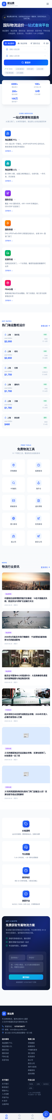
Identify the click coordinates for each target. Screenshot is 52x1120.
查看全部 (44, 326)
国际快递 (5, 1053)
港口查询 (31, 1053)
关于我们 (5, 1083)
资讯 (32, 1118)
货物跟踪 (31, 1043)
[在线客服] (46, 1114)
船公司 (30, 1060)
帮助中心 (5, 1090)
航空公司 (31, 1063)
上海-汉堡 (40, 69)
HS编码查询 (32, 1049)
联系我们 (5, 1087)
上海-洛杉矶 (20, 69)
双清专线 (5, 1060)
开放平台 (5, 1097)
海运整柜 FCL (7, 1043)
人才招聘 (5, 1094)
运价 (19, 1118)
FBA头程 (5, 1056)
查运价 (28, 62)
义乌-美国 (20, 73)
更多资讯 (44, 567)
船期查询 (31, 1046)
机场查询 (31, 1056)
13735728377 (19, 1026)
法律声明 (5, 1104)
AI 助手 (4, 1100)
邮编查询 (31, 1070)
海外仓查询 (32, 1066)
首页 (6, 1118)
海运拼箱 (23, 43)
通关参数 (31, 1073)
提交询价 (26, 977)
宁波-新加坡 (9, 73)
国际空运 (36, 43)
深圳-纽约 (30, 69)
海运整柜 (10, 43)
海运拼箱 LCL (7, 1046)
